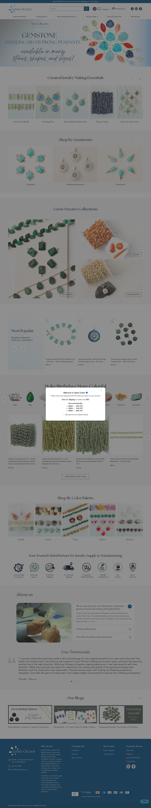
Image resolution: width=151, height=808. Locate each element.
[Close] (102, 391)
